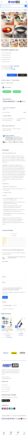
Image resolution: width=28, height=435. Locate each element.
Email (4, 282)
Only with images (8, 305)
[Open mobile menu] (1, 2)
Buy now (22, 75)
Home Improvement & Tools (7, 334)
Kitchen (25, 10)
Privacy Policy (4, 384)
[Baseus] (14, 353)
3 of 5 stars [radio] (20, 256)
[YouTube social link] (7, 409)
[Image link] (6, 400)
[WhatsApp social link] (9, 83)
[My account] (26, 2)
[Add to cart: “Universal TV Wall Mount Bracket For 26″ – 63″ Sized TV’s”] (3, 326)
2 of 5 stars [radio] (15, 256)
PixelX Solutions (22, 415)
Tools (21, 331)
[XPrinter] (6, 353)
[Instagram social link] (5, 409)
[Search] (26, 6)
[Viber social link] (13, 83)
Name (4, 276)
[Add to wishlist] (11, 318)
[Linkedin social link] (10, 409)
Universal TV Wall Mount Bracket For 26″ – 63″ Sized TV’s (7, 330)
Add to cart (12, 75)
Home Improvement (17, 10)
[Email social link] (8, 83)
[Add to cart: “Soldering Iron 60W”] (16, 326)
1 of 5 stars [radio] (10, 256)
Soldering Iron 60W (21, 329)
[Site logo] (14, 1)
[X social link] (6, 83)
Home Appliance (7, 333)
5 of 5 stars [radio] (13, 257)
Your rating (4, 258)
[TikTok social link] (14, 409)
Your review (5, 261)
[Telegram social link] (11, 83)
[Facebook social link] (4, 83)
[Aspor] (22, 353)
